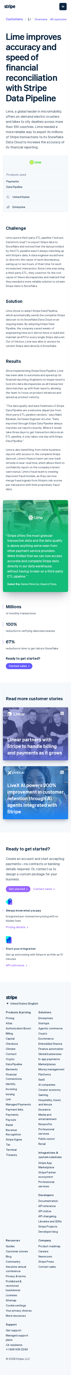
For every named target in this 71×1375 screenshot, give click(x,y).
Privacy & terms (16, 1276)
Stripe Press (46, 1261)
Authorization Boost (18, 1028)
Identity (11, 1084)
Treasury (11, 1155)
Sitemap (11, 1300)
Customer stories (17, 1251)
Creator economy (49, 1090)
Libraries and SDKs (50, 1221)
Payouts (11, 1119)
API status (44, 1211)
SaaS (41, 1079)
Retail (42, 1144)
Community (13, 1261)
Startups (44, 1023)
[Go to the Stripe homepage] (10, 997)
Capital (10, 1038)
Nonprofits (45, 1124)
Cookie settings (16, 1305)
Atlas (9, 1023)
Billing (9, 1033)
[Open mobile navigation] (63, 6)
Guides (10, 1246)
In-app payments (49, 1059)
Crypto (10, 1059)
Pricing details (15, 927)
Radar (9, 1125)
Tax (8, 1144)
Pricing (10, 1018)
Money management (51, 1069)
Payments (12, 1114)
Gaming (43, 1095)
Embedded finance (50, 1043)
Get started (17, 889)
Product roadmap (49, 1246)
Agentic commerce (50, 1028)
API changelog (47, 1216)
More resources (16, 1315)
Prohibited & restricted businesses (13, 1285)
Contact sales (18, 666)
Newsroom (45, 1256)
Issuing (10, 1094)
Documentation (48, 1201)
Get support (13, 1330)
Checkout (12, 1043)
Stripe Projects (47, 1226)
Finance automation (50, 1049)
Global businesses (50, 1054)
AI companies (46, 1084)
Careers (43, 1251)
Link (8, 1099)
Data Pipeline (14, 1064)
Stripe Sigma (14, 1139)
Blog (8, 1256)
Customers (14, 19)
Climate (10, 1049)
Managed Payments (18, 1104)
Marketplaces (47, 1064)
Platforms (44, 1074)
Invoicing (11, 1089)
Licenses (11, 1295)
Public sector (46, 1139)
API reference (15, 965)
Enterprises (45, 1018)
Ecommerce (46, 1038)
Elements (12, 1069)
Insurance (44, 1109)
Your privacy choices (19, 1310)
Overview (41, 19)
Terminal (11, 1149)
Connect (11, 1054)
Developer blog (48, 1231)
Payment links (14, 1109)
